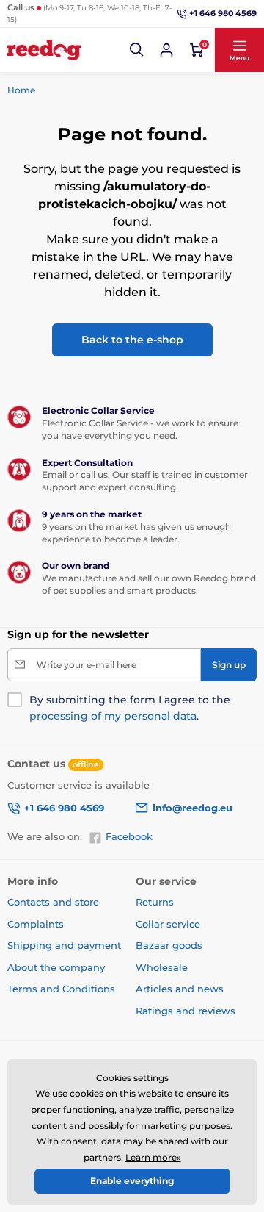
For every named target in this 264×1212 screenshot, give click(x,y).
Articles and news (180, 988)
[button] (137, 50)
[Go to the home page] (44, 50)
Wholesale (162, 967)
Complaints (35, 924)
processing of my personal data (113, 715)
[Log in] (166, 50)
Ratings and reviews (185, 1010)
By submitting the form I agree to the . (129, 707)
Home (21, 90)
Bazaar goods (169, 945)
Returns (155, 902)
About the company (56, 967)
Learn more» (153, 1157)
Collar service (168, 924)
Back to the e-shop (132, 339)
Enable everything (132, 1180)
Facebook (129, 836)
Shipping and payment (64, 945)
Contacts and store (53, 902)
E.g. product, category (94, 84)
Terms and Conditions (61, 988)
